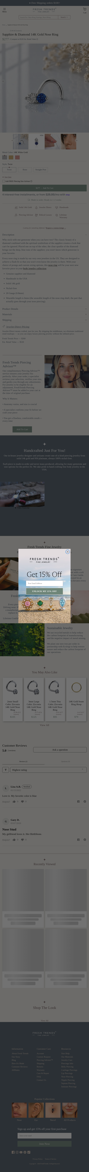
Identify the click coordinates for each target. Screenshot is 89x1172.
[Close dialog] (68, 552)
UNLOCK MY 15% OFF (44, 591)
